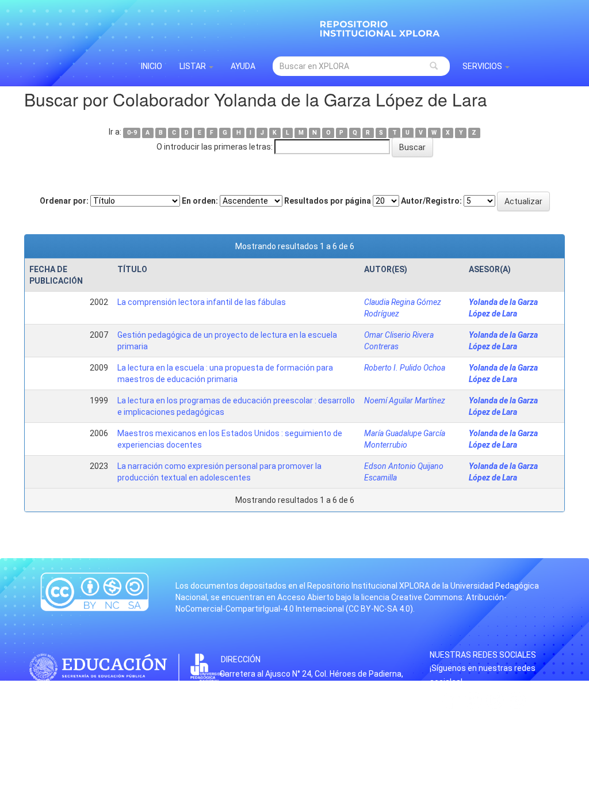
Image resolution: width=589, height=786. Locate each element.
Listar (193, 66)
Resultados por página (327, 200)
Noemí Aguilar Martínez (404, 400)
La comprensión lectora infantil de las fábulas (201, 302)
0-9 (132, 132)
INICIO (151, 66)
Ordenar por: (64, 200)
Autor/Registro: (431, 200)
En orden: (200, 200)
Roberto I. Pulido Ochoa (404, 367)
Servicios (483, 66)
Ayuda (243, 66)
